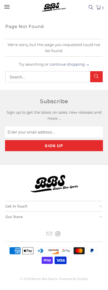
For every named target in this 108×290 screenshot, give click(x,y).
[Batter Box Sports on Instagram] (58, 234)
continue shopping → (69, 64)
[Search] (96, 76)
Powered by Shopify (73, 279)
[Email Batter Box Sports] (49, 234)
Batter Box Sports (44, 279)
